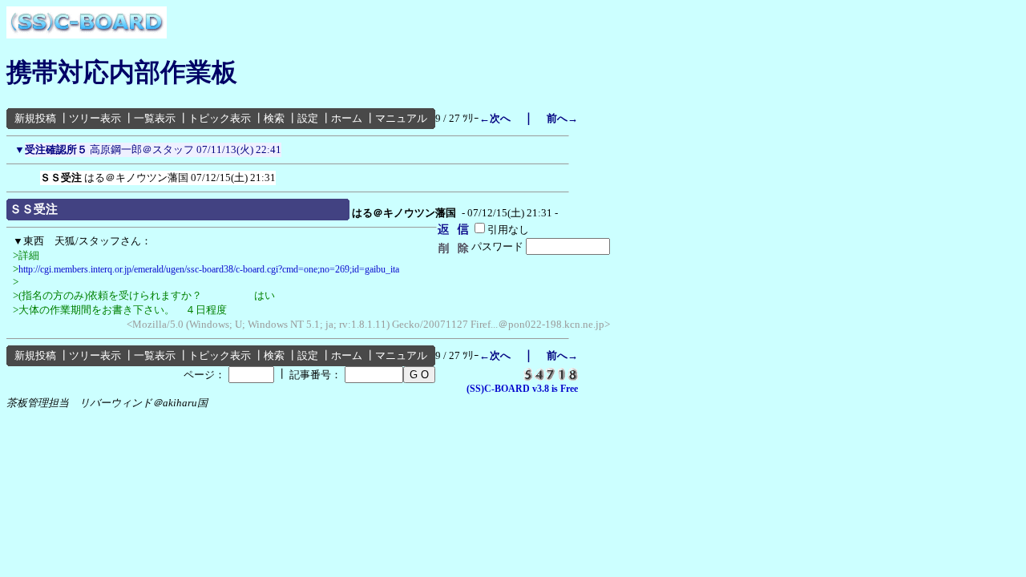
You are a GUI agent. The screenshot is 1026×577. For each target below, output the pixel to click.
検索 (274, 118)
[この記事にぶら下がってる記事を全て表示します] (32, 174)
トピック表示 (219, 118)
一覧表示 (155, 118)
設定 (307, 118)
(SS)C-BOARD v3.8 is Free (522, 388)
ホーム (346, 118)
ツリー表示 (95, 118)
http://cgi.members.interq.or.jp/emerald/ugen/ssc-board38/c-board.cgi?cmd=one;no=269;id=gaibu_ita (208, 269)
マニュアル (401, 118)
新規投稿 (35, 118)
